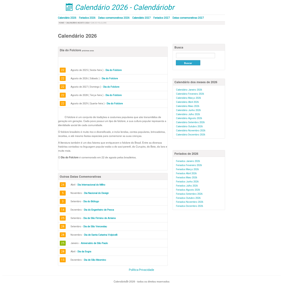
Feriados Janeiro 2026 (188, 161)
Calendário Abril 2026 (187, 102)
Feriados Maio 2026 (186, 177)
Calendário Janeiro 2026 (189, 89)
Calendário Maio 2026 (187, 106)
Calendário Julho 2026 (188, 114)
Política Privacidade (141, 269)
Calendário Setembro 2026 (190, 122)
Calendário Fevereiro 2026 (190, 93)
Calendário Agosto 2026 (78, 23)
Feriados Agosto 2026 (188, 189)
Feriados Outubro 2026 (188, 197)
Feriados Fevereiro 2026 (189, 165)
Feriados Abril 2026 (186, 173)
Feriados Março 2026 (187, 169)
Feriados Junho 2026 (187, 181)
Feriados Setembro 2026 (189, 193)
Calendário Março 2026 (188, 97)
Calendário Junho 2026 (188, 110)
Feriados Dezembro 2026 (189, 206)
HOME (61, 23)
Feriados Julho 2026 (187, 185)
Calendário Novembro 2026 (190, 130)
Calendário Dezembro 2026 (190, 134)
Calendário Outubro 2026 (189, 126)
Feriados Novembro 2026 (189, 201)
